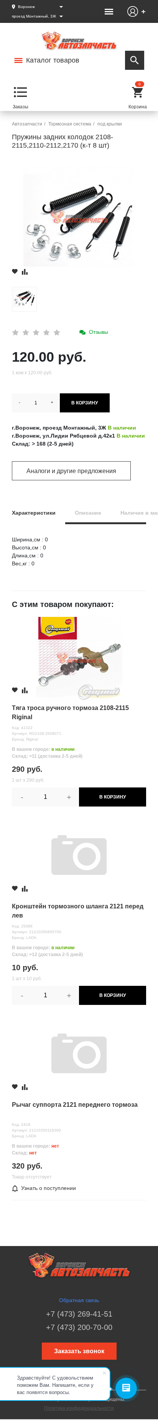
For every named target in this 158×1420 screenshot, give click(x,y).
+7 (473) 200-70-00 (79, 1327)
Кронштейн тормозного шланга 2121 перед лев (77, 911)
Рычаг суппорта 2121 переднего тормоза (75, 1104)
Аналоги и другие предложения (71, 471)
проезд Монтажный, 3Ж (34, 16)
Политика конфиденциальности (79, 1408)
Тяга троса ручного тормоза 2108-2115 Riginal (70, 712)
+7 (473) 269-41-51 (79, 1314)
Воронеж (26, 7)
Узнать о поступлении (48, 1188)
